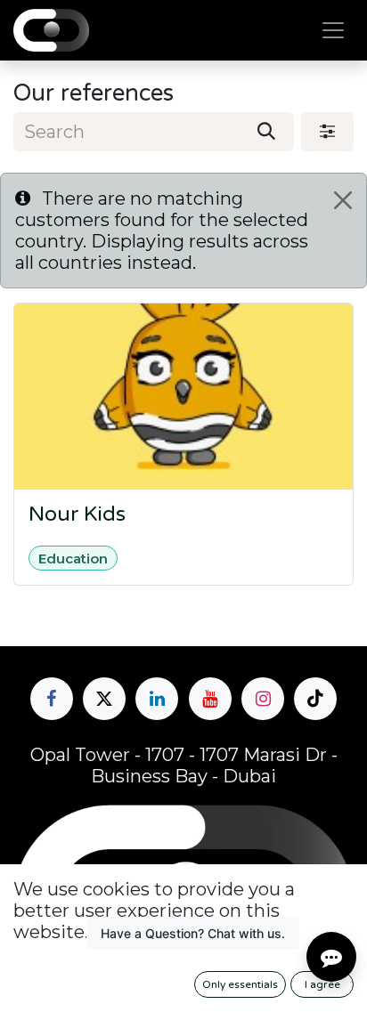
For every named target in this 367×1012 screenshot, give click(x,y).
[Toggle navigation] (333, 31)
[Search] (266, 131)
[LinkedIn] (156, 698)
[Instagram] (262, 698)
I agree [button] (322, 984)
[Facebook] (51, 698)
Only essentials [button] (240, 984)
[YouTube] (210, 698)
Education (73, 558)
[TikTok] (315, 698)
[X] (104, 698)
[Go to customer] (183, 397)
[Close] (343, 200)
